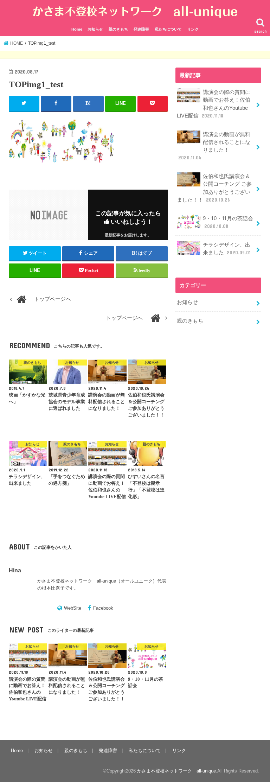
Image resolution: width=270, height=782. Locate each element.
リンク (193, 29)
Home (76, 29)
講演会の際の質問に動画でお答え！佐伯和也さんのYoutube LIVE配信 (213, 104)
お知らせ (95, 29)
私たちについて (168, 29)
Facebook (103, 608)
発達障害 (141, 29)
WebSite (72, 608)
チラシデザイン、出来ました (227, 248)
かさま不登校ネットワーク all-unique (176, 771)
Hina (15, 570)
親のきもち (118, 29)
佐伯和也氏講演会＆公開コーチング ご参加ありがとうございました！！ (214, 188)
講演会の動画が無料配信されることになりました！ (214, 146)
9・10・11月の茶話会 (228, 222)
